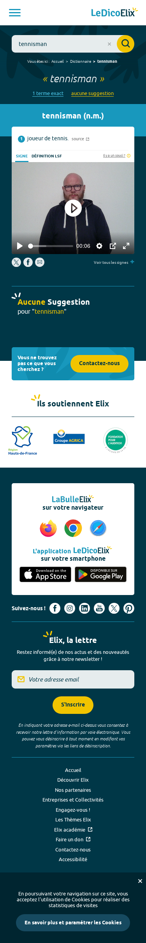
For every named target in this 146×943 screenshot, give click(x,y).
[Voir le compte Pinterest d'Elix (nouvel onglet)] (128, 608)
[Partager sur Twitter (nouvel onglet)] (17, 265)
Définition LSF (47, 156)
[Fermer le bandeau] (140, 881)
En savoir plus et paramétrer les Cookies (73, 922)
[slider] (50, 246)
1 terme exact (47, 93)
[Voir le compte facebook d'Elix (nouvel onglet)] (54, 608)
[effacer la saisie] (109, 44)
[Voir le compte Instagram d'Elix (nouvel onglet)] (69, 608)
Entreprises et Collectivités (73, 799)
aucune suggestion (92, 93)
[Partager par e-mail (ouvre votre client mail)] (40, 265)
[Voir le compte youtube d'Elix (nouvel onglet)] (99, 608)
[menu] (15, 12)
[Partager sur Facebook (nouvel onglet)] (28, 265)
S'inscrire (73, 705)
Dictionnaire (80, 61)
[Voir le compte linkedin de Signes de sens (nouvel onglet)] (84, 608)
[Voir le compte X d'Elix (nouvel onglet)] (114, 608)
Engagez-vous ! (73, 810)
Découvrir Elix (73, 780)
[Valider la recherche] (125, 44)
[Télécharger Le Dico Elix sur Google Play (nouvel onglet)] (101, 575)
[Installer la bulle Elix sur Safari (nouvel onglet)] (98, 528)
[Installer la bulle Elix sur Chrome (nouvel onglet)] (74, 528)
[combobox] (73, 44)
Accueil (57, 61)
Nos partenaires (73, 790)
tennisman (107, 61)
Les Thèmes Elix (73, 819)
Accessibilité (73, 859)
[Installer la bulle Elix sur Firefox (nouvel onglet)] (49, 528)
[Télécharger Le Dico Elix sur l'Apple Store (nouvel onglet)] (45, 575)
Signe (22, 156)
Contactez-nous (99, 363)
